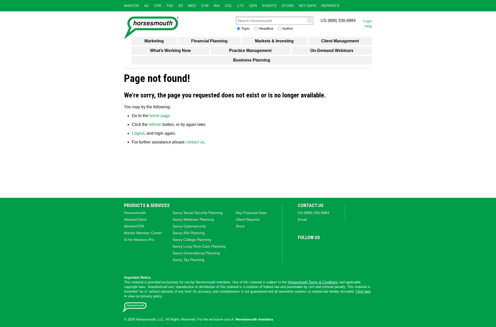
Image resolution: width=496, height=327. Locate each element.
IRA (217, 6)
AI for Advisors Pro (139, 240)
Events (269, 6)
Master (131, 6)
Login (367, 21)
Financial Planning (209, 41)
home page (159, 115)
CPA (157, 6)
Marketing (154, 41)
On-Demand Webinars (331, 50)
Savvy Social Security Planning (198, 213)
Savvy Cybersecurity (189, 226)
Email (302, 219)
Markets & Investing (274, 41)
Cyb (204, 6)
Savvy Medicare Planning (193, 219)
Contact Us (310, 205)
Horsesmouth (135, 213)
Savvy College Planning (192, 240)
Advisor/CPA (134, 226)
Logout (138, 133)
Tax (169, 6)
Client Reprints (248, 219)
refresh (155, 124)
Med (192, 6)
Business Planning (251, 60)
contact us (195, 142)
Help (368, 26)
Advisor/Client (135, 219)
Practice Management (250, 50)
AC (146, 6)
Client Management (340, 41)
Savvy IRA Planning (189, 233)
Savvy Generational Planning (196, 253)
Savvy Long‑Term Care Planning (199, 246)
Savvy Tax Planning (188, 260)
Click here (363, 291)
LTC (240, 6)
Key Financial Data (251, 213)
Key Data (307, 6)
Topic (245, 28)
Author (287, 28)
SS (180, 6)
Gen (253, 6)
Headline (266, 28)
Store (288, 6)
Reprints (330, 6)
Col (228, 6)
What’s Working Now (170, 50)
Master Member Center (143, 233)
